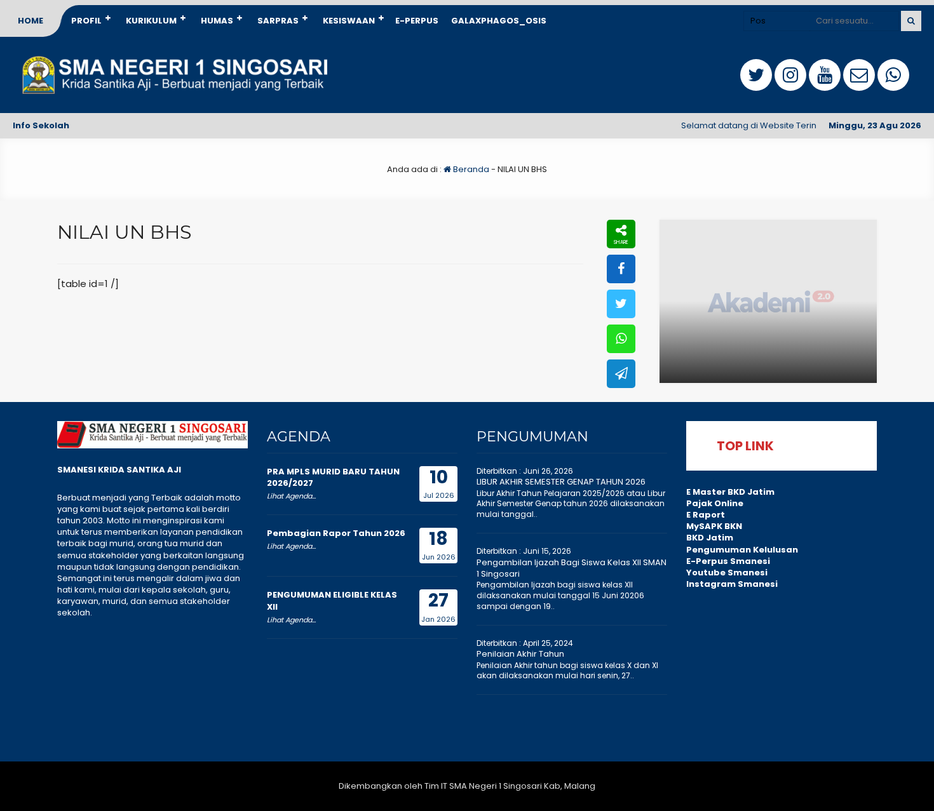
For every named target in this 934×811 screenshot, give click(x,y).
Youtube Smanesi (727, 572)
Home (30, 21)
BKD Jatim (709, 538)
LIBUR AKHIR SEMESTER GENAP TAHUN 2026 (561, 482)
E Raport (705, 515)
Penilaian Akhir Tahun (520, 654)
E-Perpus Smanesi (728, 561)
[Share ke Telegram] (621, 373)
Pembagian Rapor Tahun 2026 (336, 533)
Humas (217, 21)
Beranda (470, 169)
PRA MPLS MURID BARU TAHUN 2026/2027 (333, 477)
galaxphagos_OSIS (498, 21)
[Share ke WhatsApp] (621, 339)
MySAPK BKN (714, 526)
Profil (86, 21)
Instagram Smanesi (732, 584)
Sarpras (278, 21)
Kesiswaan (349, 21)
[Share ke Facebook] (621, 269)
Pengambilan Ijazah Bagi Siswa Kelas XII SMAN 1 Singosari (572, 568)
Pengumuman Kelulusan (742, 550)
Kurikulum (151, 21)
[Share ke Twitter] (621, 304)
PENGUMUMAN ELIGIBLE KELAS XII (332, 600)
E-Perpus (416, 21)
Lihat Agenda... (291, 496)
